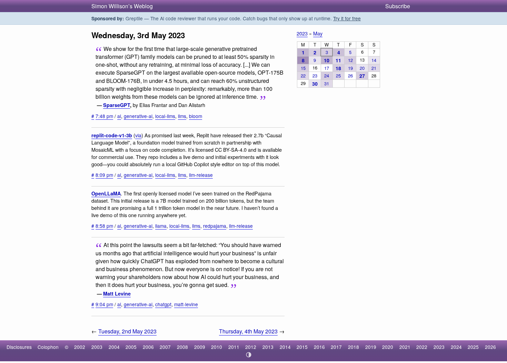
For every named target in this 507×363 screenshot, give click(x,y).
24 (326, 75)
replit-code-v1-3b (111, 135)
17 (326, 68)
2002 (79, 346)
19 (350, 68)
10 (326, 60)
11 (338, 60)
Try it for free (347, 18)
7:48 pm (104, 116)
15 (303, 68)
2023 (302, 33)
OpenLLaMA (106, 193)
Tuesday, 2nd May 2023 (127, 331)
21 (373, 68)
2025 (473, 346)
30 (315, 83)
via (138, 135)
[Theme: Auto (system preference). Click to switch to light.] (248, 355)
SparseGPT (116, 105)
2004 (114, 346)
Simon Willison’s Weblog (122, 6)
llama (161, 225)
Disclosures (19, 346)
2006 (148, 346)
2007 (165, 346)
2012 (250, 346)
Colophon (48, 346)
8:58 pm (104, 225)
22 (303, 75)
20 (362, 68)
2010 (216, 346)
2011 (233, 346)
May (317, 33)
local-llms (165, 116)
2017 (336, 346)
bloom (195, 116)
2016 (319, 346)
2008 (182, 346)
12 (350, 60)
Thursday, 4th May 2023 (248, 331)
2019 (370, 346)
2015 (302, 346)
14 (373, 60)
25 (338, 75)
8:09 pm (104, 174)
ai (119, 116)
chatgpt (163, 304)
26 (350, 75)
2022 (421, 346)
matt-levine (186, 304)
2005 (131, 346)
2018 (353, 346)
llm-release (201, 174)
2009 (199, 346)
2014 (285, 346)
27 (362, 75)
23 (314, 75)
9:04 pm (104, 304)
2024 (456, 346)
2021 (404, 346)
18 (338, 68)
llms (182, 116)
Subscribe (397, 6)
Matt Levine (117, 293)
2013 (268, 346)
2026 (490, 346)
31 (326, 83)
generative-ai (138, 116)
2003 (96, 346)
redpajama (214, 225)
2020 (387, 346)
